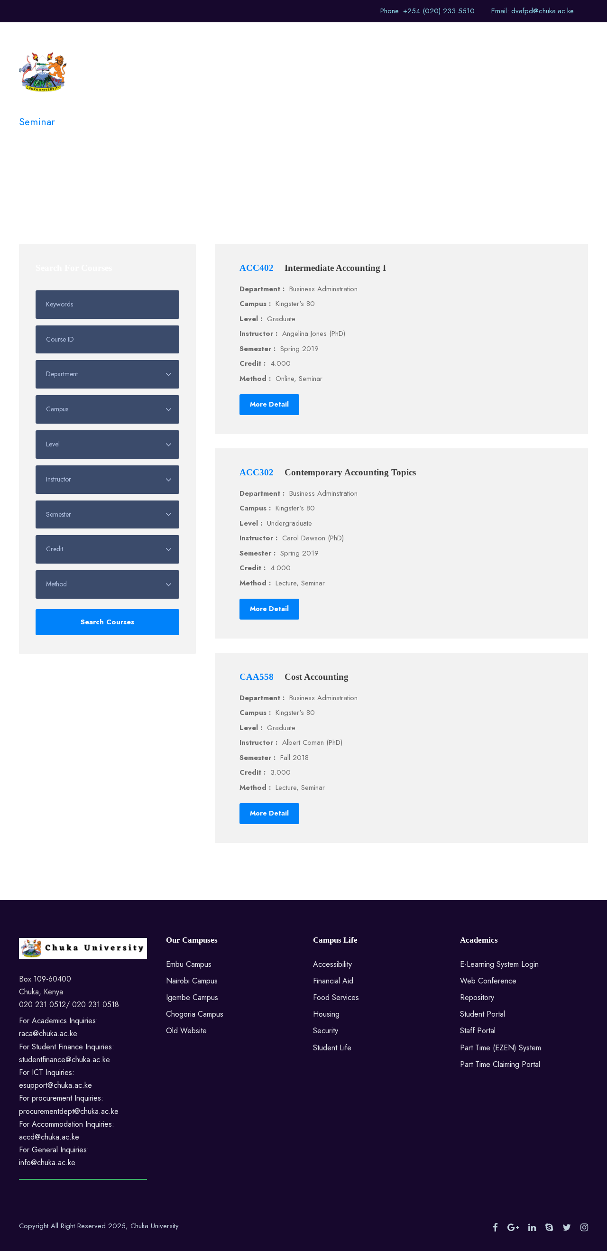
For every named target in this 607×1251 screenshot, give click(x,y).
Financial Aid (333, 980)
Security (325, 1030)
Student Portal (482, 1014)
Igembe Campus (192, 997)
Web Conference (488, 980)
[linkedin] (532, 1227)
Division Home (282, 38)
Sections (337, 38)
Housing (326, 1014)
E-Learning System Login (499, 964)
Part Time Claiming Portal (500, 1064)
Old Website (186, 1030)
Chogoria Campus (194, 1014)
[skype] (549, 1227)
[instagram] (584, 1227)
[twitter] (566, 1227)
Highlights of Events (403, 38)
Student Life (332, 1047)
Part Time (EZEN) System (500, 1047)
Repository (477, 997)
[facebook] (495, 1227)
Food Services (336, 997)
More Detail (269, 404)
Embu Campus (189, 964)
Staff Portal (478, 1030)
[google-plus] (513, 1227)
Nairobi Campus (192, 980)
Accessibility (332, 964)
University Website (208, 38)
